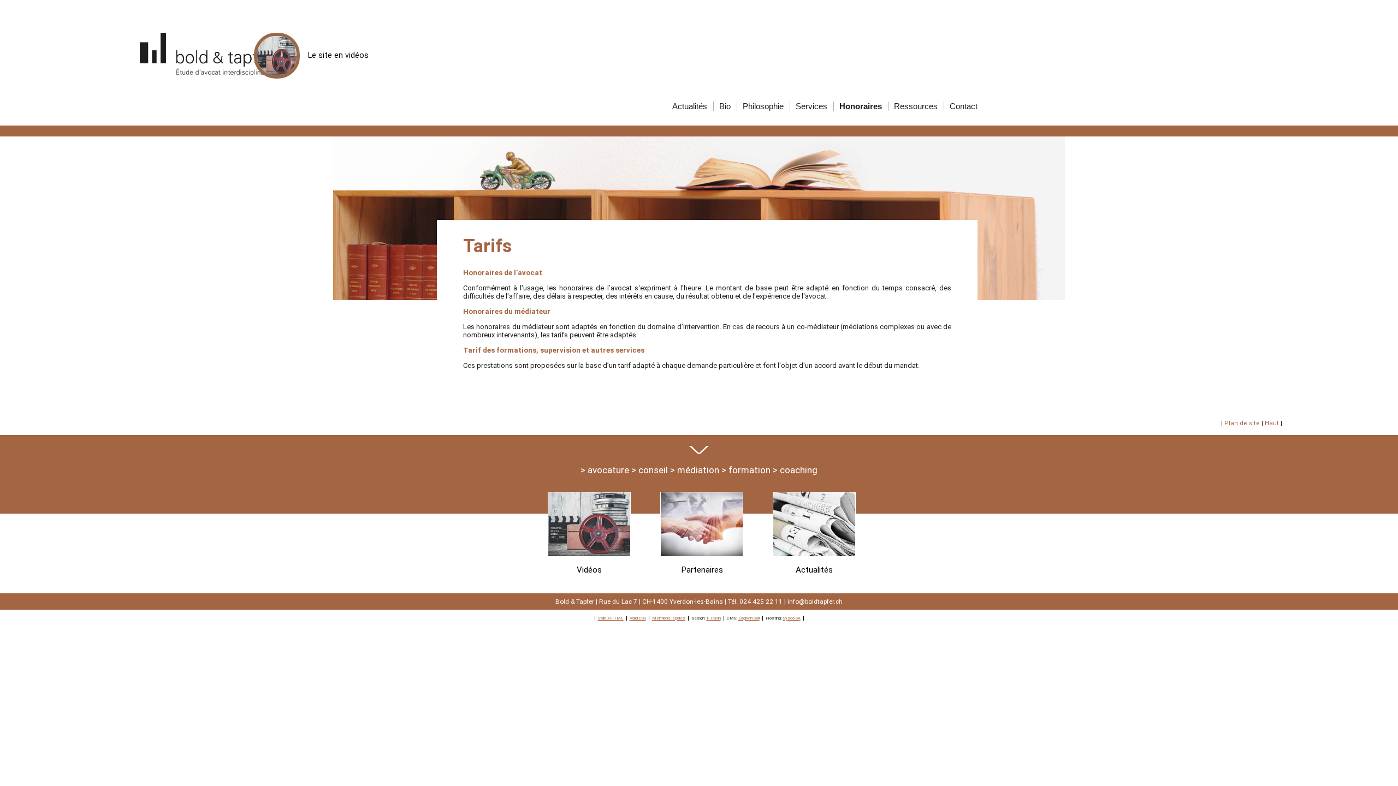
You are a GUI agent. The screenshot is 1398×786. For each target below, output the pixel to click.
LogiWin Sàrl (749, 618)
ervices (811, 106)
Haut (1272, 423)
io (725, 106)
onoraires (860, 106)
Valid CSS (638, 618)
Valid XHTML (611, 618)
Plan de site (1242, 423)
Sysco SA (792, 618)
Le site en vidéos (338, 55)
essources (916, 106)
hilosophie (763, 106)
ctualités (689, 106)
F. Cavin (714, 618)
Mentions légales (668, 618)
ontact (964, 106)
